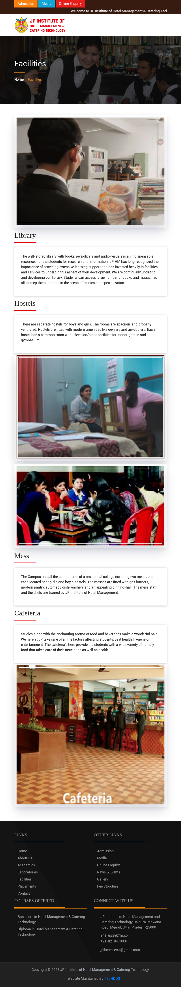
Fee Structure (107, 886)
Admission (26, 4)
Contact (24, 893)
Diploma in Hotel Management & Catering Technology (50, 932)
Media (46, 4)
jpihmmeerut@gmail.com (120, 950)
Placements (27, 886)
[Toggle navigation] (160, 25)
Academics (26, 865)
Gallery (102, 879)
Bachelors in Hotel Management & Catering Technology (51, 919)
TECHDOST (113, 978)
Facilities (25, 879)
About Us (25, 858)
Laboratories (28, 872)
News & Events (108, 872)
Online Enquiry (70, 4)
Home (19, 79)
